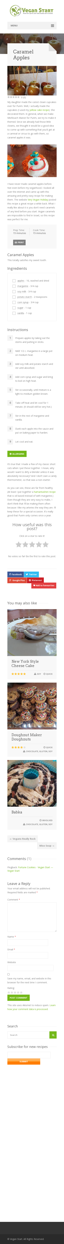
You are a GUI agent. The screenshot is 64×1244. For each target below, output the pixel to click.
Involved (47, 820)
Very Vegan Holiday (38, 199)
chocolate (32, 751)
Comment (13, 899)
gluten (43, 751)
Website (11, 962)
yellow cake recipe (39, 109)
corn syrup (23, 302)
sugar (20, 307)
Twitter (33, 574)
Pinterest (37, 580)
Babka (16, 812)
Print (20, 242)
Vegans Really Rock (23, 838)
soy (39, 674)
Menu (14, 25)
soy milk (21, 291)
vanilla (20, 313)
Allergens (18, 453)
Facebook (17, 574)
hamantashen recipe (45, 491)
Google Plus (18, 580)
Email (11, 949)
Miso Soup (46, 845)
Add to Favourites (44, 585)
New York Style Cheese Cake (25, 663)
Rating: (11, 988)
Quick (49, 674)
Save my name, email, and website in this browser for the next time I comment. (29, 980)
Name (11, 936)
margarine (22, 286)
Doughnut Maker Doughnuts (26, 737)
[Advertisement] (32, 1166)
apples (20, 280)
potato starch (24, 296)
